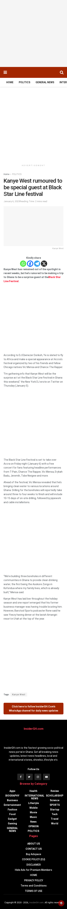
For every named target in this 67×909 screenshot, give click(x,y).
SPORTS (55, 804)
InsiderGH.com (36, 902)
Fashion (12, 809)
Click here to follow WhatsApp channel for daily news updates (33, 708)
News (33, 821)
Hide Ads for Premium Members (33, 869)
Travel (54, 818)
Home (6, 174)
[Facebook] (30, 264)
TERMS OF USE (33, 891)
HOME (9, 82)
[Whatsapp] (23, 264)
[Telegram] (37, 264)
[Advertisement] (33, 33)
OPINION (33, 826)
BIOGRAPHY (12, 795)
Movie (33, 812)
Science (54, 800)
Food (12, 814)
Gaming (12, 823)
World (54, 823)
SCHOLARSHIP (54, 795)
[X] (44, 264)
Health (33, 791)
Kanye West (18, 694)
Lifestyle (33, 803)
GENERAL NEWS (45, 82)
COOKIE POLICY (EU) (33, 859)
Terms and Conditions (34, 885)
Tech (55, 814)
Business (12, 800)
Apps (12, 791)
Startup (54, 809)
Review (55, 791)
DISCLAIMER (33, 864)
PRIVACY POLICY (33, 880)
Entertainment (12, 804)
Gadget (12, 818)
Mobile (33, 807)
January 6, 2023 (12, 201)
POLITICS (24, 82)
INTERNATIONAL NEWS (34, 797)
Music (33, 817)
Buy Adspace (33, 854)
